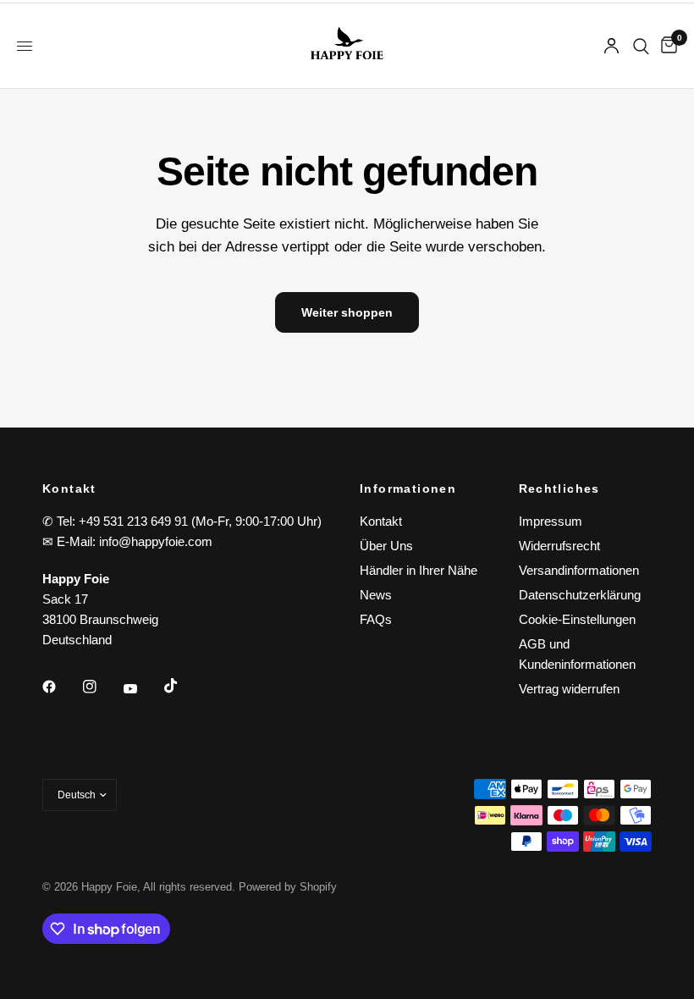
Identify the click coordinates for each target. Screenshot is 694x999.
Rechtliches (559, 488)
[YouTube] (142, 688)
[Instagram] (101, 686)
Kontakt (381, 521)
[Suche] (641, 46)
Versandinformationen (579, 570)
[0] (666, 46)
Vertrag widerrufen (569, 689)
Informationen (408, 488)
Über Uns (386, 545)
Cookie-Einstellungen (577, 619)
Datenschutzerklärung (580, 595)
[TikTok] (182, 685)
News (376, 595)
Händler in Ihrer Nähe (418, 570)
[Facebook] (61, 686)
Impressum (550, 521)
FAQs (376, 619)
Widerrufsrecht (559, 545)
